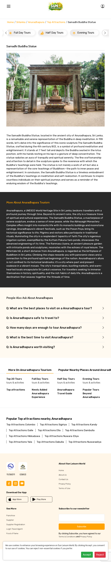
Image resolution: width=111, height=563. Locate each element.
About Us (63, 475)
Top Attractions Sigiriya (53, 424)
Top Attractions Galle (21, 430)
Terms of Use (64, 488)
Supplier (10, 520)
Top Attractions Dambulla (80, 430)
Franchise (10, 515)
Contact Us (63, 479)
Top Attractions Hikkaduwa (24, 436)
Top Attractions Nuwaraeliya (84, 441)
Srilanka (20, 22)
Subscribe (81, 526)
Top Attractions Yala (20, 441)
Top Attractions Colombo (20, 424)
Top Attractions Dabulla (50, 441)
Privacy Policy (65, 484)
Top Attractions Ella (49, 430)
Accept (87, 554)
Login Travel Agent (14, 529)
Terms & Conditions (67, 537)
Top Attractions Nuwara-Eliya (62, 436)
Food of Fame (12, 533)
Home (10, 22)
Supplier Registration (15, 524)
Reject (100, 554)
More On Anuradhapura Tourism (29, 370)
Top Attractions (56, 22)
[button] (6, 32)
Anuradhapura (36, 22)
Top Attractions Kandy (84, 424)
